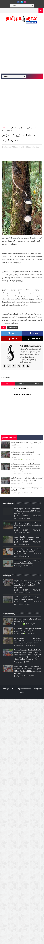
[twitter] (22, 2)
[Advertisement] (22, 50)
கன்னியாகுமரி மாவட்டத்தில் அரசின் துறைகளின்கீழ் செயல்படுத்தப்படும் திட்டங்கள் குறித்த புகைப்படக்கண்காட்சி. (25, 454)
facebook (35, 384)
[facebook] (18, 2)
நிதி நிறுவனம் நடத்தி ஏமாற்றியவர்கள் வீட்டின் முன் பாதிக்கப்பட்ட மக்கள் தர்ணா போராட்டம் (27, 525)
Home (4, 128)
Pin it (14, 339)
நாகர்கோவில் (13, 128)
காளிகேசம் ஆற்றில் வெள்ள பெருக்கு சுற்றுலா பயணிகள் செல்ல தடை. (27, 598)
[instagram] (25, 2)
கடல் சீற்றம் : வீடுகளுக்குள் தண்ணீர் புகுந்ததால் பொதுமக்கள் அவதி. (27, 629)
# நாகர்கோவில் (12, 327)
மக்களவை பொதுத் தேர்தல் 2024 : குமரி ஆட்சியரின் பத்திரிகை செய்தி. (27, 562)
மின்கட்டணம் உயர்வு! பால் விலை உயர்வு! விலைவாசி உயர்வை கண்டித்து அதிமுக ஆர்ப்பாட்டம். (27, 479)
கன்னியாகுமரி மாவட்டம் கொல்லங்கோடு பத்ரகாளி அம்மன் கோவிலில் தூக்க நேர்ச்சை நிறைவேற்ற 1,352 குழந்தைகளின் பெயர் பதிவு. (27, 669)
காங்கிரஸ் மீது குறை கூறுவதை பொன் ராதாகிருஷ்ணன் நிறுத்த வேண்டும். (27, 550)
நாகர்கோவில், (34, 147)
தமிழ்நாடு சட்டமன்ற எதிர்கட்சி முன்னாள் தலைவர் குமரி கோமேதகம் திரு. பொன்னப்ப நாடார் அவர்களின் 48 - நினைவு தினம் (27, 584)
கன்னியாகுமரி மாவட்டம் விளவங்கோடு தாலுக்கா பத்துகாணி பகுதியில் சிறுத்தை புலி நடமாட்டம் (27, 511)
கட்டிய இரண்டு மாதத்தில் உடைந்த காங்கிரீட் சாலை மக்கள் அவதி (27, 538)
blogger (8, 384)
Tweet (15, 333)
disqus (21, 384)
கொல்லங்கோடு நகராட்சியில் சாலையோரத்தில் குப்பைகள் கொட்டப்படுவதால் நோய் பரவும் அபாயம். (27, 640)
